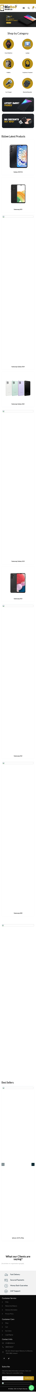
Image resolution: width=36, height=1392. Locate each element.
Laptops (27, 53)
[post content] (18, 156)
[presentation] (3, 1164)
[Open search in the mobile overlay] (29, 8)
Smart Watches (8, 53)
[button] (23, 8)
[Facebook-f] (4, 1358)
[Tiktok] (9, 1358)
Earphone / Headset (27, 72)
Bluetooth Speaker (27, 92)
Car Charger (8, 92)
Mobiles (8, 72)
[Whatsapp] (31, 1387)
